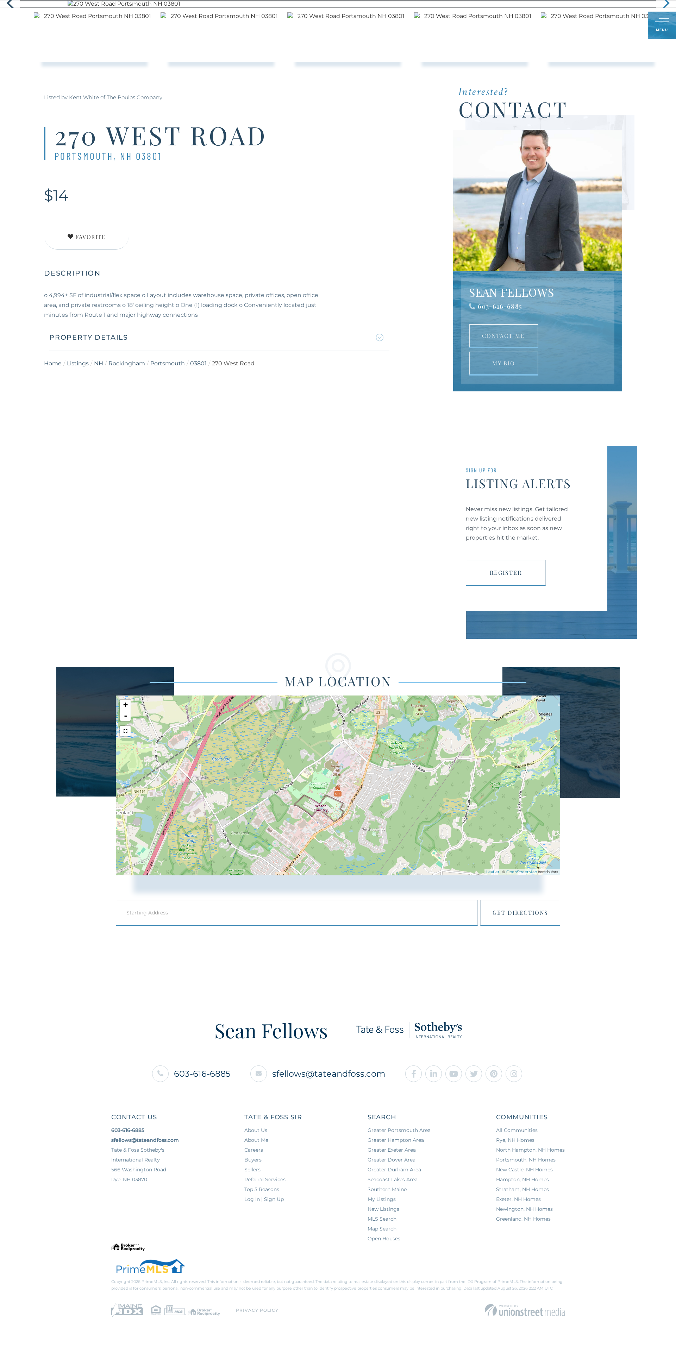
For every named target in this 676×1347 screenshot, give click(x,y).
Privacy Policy (257, 1310)
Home (53, 363)
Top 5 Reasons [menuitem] (261, 1189)
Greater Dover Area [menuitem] (391, 1160)
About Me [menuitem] (256, 1140)
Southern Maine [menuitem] (387, 1189)
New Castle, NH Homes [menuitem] (524, 1169)
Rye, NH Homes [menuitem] (515, 1140)
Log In (608, 26)
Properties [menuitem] (246, 25)
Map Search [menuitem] (382, 1229)
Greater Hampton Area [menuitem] (396, 1140)
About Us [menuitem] (361, 25)
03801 (198, 363)
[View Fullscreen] (125, 731)
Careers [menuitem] (253, 1150)
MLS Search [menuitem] (382, 1219)
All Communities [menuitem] (517, 1130)
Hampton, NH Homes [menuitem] (522, 1179)
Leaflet (492, 871)
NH (98, 363)
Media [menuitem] (398, 25)
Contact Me (503, 335)
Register (506, 572)
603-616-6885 (500, 306)
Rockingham (126, 363)
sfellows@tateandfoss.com (328, 1074)
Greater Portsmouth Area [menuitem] (399, 1130)
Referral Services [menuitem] (265, 1179)
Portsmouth (167, 363)
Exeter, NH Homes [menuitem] (518, 1199)
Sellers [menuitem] (323, 25)
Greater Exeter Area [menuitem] (392, 1150)
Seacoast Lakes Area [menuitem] (393, 1179)
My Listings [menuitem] (382, 1199)
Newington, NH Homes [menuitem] (524, 1209)
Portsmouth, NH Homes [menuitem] (526, 1160)
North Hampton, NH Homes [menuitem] (530, 1150)
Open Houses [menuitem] (384, 1238)
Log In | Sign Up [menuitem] (264, 1199)
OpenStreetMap (521, 871)
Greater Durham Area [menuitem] (394, 1169)
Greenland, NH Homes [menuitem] (523, 1219)
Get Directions (520, 912)
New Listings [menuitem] (383, 1209)
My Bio (503, 363)
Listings (78, 363)
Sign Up (626, 26)
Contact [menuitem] (433, 25)
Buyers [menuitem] (287, 25)
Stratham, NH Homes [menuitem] (522, 1189)
